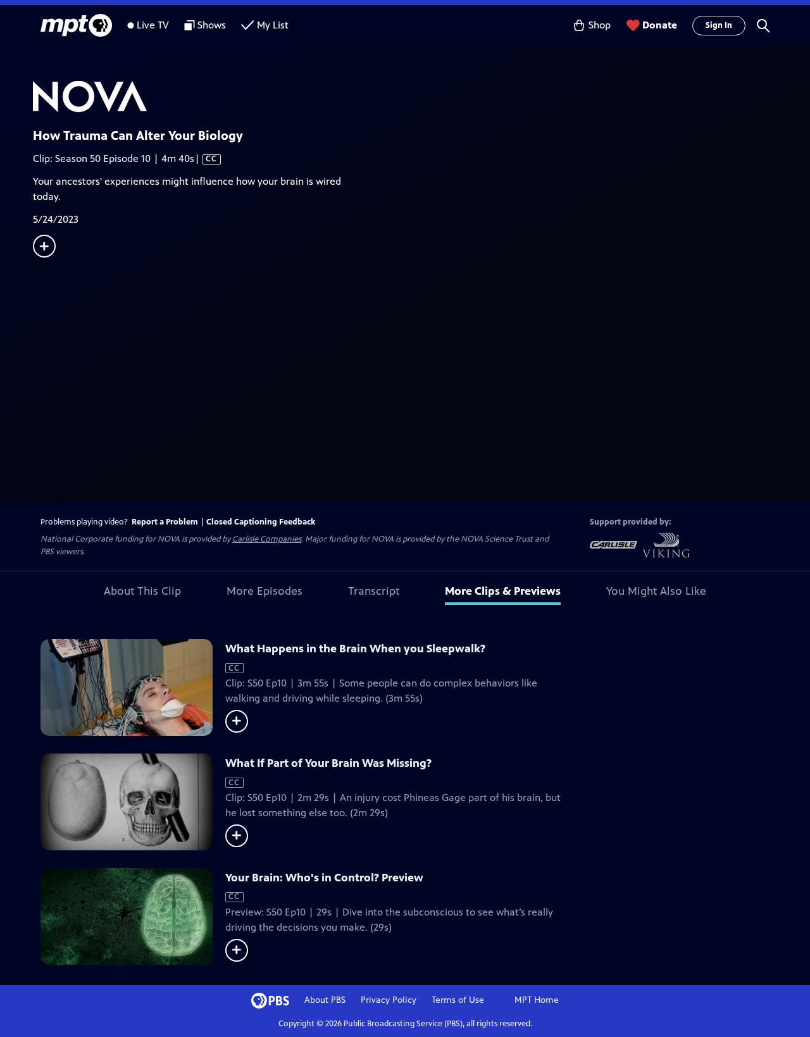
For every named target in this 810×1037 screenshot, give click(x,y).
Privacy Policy (388, 1000)
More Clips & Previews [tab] (503, 591)
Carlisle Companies (266, 539)
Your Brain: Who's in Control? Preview (324, 878)
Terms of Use (458, 1000)
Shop (600, 25)
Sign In (719, 25)
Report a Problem (165, 522)
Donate (659, 25)
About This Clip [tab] (142, 591)
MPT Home (536, 1000)
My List (273, 25)
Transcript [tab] (373, 591)
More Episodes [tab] (264, 591)
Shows (211, 25)
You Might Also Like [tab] (656, 591)
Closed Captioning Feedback (260, 522)
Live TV (153, 25)
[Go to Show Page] (421, 97)
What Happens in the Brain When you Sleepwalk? (355, 648)
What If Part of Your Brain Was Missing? (328, 763)
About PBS (325, 1000)
